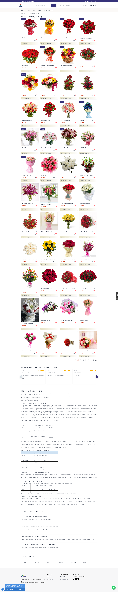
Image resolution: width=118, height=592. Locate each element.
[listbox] (59, 377)
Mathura (61, 562)
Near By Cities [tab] (26, 558)
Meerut (48, 562)
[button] (59, 516)
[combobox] (65, 5)
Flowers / (27, 13)
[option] (33, 377)
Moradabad (73, 562)
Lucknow (37, 562)
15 (93, 360)
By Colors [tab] (34, 558)
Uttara (25, 563)
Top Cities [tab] (55, 558)
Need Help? (87, 1)
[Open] (73, 5)
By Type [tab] (41, 558)
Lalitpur (25, 562)
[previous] (21, 376)
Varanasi (84, 562)
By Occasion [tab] (48, 558)
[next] (97, 376)
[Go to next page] (96, 360)
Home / (23, 13)
